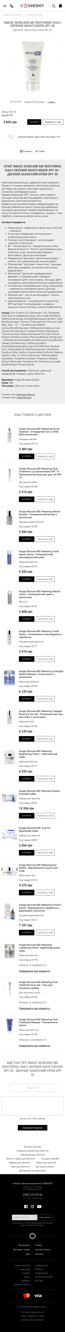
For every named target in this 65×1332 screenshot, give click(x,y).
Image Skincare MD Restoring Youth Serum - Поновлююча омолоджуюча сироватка (40, 634)
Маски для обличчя (29, 681)
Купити (34, 122)
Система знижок (42, 1249)
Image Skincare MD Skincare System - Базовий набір (40, 792)
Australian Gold (41, 1265)
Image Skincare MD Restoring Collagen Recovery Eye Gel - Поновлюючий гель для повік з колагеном (41, 714)
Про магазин (24, 1245)
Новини (38, 1245)
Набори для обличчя (29, 798)
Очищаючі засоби (28, 439)
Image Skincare (23, 397)
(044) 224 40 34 (32, 1194)
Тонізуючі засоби (32, 1146)
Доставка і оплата (21, 1249)
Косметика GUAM (22, 1265)
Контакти (39, 1254)
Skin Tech (39, 1281)
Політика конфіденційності (32, 1312)
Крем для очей (26, 721)
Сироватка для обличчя (31, 522)
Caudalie (26, 1273)
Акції (28, 1254)
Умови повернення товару (32, 1316)
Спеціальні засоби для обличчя (33, 1150)
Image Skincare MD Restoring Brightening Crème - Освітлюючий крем (38, 754)
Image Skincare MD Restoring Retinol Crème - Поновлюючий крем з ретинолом (39, 594)
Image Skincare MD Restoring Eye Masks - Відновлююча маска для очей (38, 868)
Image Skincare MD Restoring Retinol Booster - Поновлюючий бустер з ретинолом (39, 514)
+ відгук (51, 102)
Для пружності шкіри (29, 992)
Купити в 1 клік (53, 122)
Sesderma (25, 1281)
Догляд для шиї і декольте (32, 1170)
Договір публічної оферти (32, 1320)
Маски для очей (27, 875)
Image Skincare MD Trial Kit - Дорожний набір (35, 829)
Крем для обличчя (25, 394)
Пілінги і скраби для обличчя (20, 1158)
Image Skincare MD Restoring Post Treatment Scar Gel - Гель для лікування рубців (38, 985)
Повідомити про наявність (34, 971)
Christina (39, 1269)
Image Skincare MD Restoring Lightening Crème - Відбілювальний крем (39, 947)
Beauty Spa (25, 1269)
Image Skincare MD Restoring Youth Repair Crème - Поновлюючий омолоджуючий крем (39, 554)
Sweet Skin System (22, 1284)
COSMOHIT (32, 5)
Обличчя (23, 602)
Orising (27, 1277)
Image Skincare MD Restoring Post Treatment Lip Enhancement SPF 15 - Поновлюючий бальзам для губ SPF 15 (40, 473)
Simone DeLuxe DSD (43, 1277)
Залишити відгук (33, 1127)
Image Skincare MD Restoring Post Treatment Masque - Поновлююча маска (38, 1022)
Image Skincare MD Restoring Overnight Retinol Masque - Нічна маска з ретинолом (41, 674)
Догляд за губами (28, 482)
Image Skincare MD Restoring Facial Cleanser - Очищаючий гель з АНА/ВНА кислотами (39, 431)
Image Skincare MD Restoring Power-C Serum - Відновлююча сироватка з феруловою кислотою (40, 907)
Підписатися (45, 1217)
